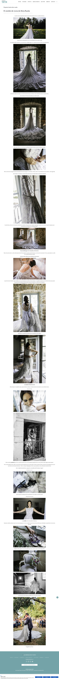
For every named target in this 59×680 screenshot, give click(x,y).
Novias (19, 1)
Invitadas (24, 1)
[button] (56, 1)
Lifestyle (29, 1)
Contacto (53, 1)
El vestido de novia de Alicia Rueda (17, 11)
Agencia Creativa (36, 1)
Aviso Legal (17, 670)
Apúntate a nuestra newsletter (29, 664)
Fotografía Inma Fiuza (29, 646)
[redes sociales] (26, 661)
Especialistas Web (41, 670)
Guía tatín (43, 1)
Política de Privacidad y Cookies (23, 670)
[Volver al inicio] (4, 1)
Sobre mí (48, 1)
